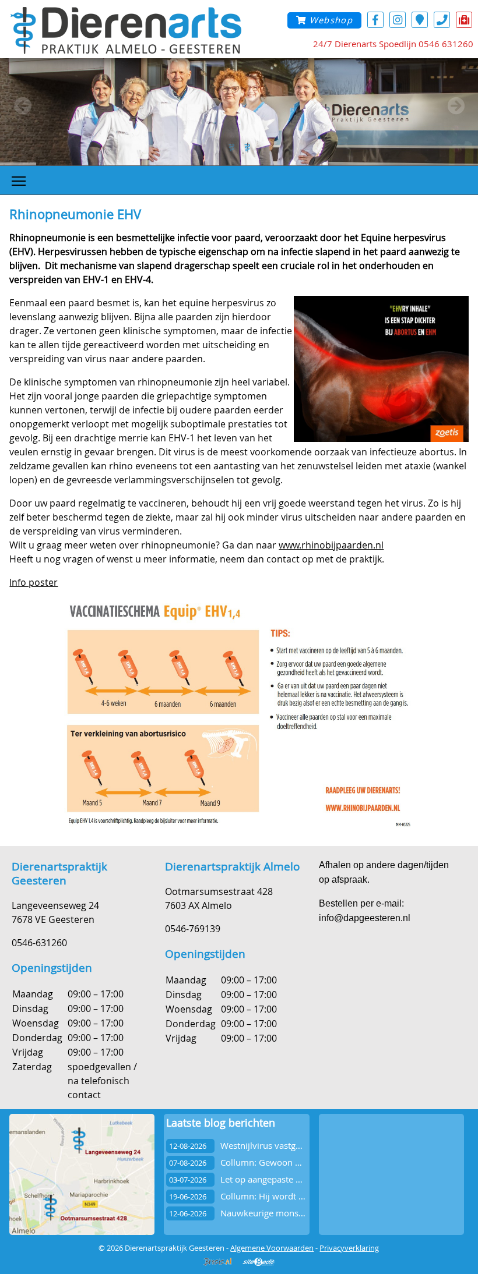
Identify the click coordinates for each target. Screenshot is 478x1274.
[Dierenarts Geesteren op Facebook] (375, 19)
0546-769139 (192, 928)
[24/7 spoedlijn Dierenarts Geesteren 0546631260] (464, 19)
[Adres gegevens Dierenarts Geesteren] (420, 19)
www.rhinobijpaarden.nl (331, 545)
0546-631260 (39, 942)
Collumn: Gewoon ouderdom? (280, 1162)
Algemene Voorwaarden (272, 1248)
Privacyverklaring (349, 1248)
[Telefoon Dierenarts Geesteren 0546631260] (442, 19)
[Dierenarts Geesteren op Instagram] (397, 19)
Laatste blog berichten (220, 1123)
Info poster (33, 582)
